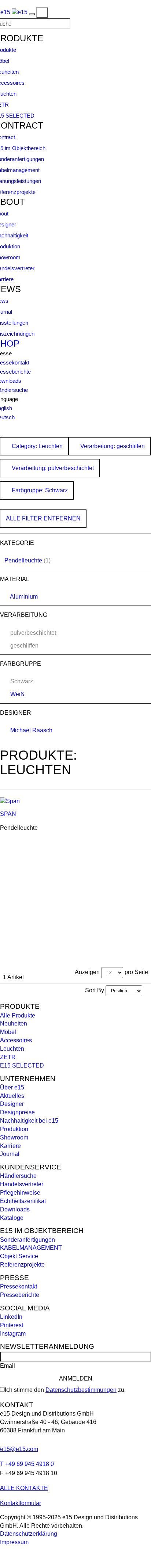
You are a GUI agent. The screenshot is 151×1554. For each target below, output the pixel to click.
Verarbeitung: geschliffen (112, 446)
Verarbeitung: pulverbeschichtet (52, 468)
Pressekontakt (18, 1286)
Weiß (17, 694)
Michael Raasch (31, 730)
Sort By (94, 990)
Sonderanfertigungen (27, 1240)
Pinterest (11, 1325)
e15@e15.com (19, 1449)
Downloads (15, 1209)
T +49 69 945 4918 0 (27, 1464)
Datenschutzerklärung (28, 1534)
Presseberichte (19, 1295)
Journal (9, 1154)
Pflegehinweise (20, 1193)
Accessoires (16, 1040)
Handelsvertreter (21, 1184)
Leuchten (12, 1049)
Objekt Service (19, 1256)
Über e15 (12, 1087)
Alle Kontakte (24, 1488)
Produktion (14, 1129)
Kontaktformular (20, 1503)
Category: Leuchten (36, 446)
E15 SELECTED (22, 1065)
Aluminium (24, 596)
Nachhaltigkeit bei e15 (29, 1121)
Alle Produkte (17, 1015)
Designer (12, 1104)
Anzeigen (87, 972)
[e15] (19, 12)
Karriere (10, 1146)
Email (7, 1366)
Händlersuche (18, 1176)
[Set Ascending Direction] (146, 990)
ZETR (8, 1057)
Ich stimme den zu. (65, 1390)
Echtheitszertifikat (23, 1201)
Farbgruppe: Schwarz (39, 490)
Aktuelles (12, 1096)
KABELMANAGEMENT (31, 1248)
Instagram (13, 1333)
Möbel (8, 1032)
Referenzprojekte (22, 1264)
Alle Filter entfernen (43, 518)
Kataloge (11, 1218)
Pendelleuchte (23, 560)
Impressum (14, 1542)
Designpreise (17, 1112)
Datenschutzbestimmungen (81, 1390)
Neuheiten (13, 1023)
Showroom (14, 1137)
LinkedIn (11, 1317)
